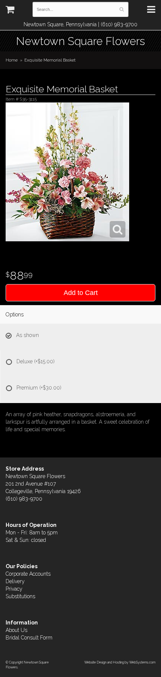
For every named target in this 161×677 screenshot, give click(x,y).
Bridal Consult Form (29, 638)
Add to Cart (81, 292)
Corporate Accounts (28, 574)
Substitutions (20, 596)
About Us (16, 630)
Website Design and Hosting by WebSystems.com (119, 662)
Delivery (15, 581)
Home (12, 60)
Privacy (14, 589)
